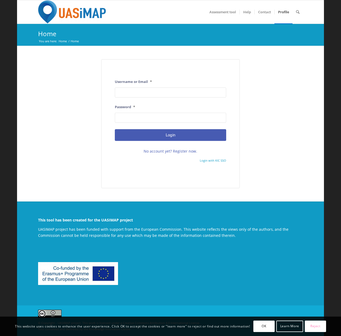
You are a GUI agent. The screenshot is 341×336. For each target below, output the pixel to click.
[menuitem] (222, 12)
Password (125, 106)
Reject (315, 326)
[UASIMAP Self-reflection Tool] (72, 12)
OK (264, 326)
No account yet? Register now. (170, 151)
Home (47, 33)
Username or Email (133, 81)
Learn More (289, 326)
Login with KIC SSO (213, 160)
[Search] (298, 12)
